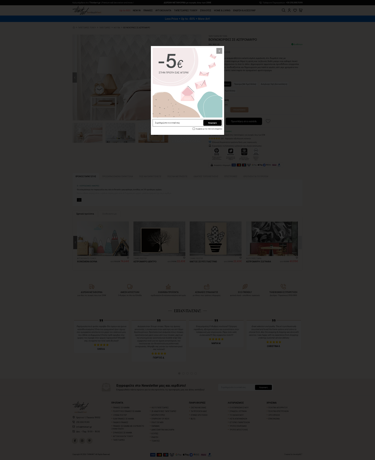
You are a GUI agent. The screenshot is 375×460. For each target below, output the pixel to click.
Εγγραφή (212, 122)
